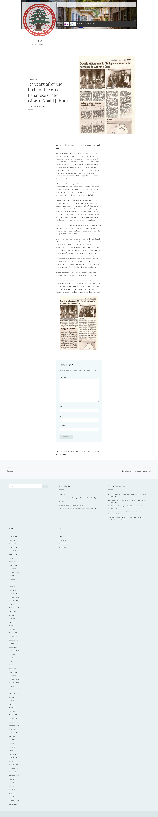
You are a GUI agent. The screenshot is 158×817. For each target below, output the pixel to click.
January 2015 (13, 636)
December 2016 (14, 572)
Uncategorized (33, 106)
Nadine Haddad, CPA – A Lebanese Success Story (136, 469)
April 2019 (12, 540)
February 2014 (13, 672)
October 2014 (13, 647)
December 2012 (14, 722)
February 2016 (13, 593)
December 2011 (14, 765)
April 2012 (12, 750)
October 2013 (13, 686)
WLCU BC (80, 23)
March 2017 (12, 561)
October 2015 (13, 604)
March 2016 (12, 590)
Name (61, 407)
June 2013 (12, 700)
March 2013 (12, 711)
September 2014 (14, 650)
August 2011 (12, 779)
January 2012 (13, 761)
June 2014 (12, 658)
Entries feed (62, 540)
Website (62, 425)
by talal (36, 146)
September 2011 (14, 775)
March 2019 (12, 543)
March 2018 (12, 551)
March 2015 (12, 629)
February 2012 (13, 757)
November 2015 (14, 601)
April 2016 (12, 586)
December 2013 (14, 679)
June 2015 (12, 618)
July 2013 (12, 697)
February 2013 (13, 715)
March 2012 (12, 754)
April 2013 (12, 708)
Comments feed (63, 543)
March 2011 (12, 797)
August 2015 (12, 611)
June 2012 (12, 743)
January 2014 (13, 675)
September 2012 (14, 732)
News (130, 4)
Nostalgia (61, 501)
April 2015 (12, 625)
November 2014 (14, 643)
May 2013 (12, 704)
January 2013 (13, 718)
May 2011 (12, 789)
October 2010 (13, 804)
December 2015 (14, 597)
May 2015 (12, 622)
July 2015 (12, 615)
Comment (62, 377)
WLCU (39, 40)
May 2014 (12, 661)
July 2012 (12, 740)
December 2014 (14, 640)
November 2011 (14, 768)
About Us (104, 4)
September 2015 (14, 608)
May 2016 (12, 583)
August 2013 (12, 693)
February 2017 (13, 565)
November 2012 (14, 725)
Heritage (122, 4)
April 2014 (12, 665)
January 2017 (13, 568)
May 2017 (12, 558)
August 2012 (12, 736)
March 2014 (12, 668)
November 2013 (14, 683)
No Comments (42, 106)
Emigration (113, 4)
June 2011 (12, 786)
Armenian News (90, 23)
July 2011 (12, 782)
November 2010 (14, 800)
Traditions (12, 469)
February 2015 (13, 633)
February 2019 (13, 547)
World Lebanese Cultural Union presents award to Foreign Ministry (77, 498)
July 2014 (12, 654)
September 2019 (14, 536)
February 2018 (13, 554)
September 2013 (14, 690)
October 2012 (13, 729)
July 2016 (12, 576)
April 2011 (12, 793)
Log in (60, 536)
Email (61, 416)
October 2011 (13, 772)
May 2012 (12, 747)
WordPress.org (63, 547)
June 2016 (12, 579)
